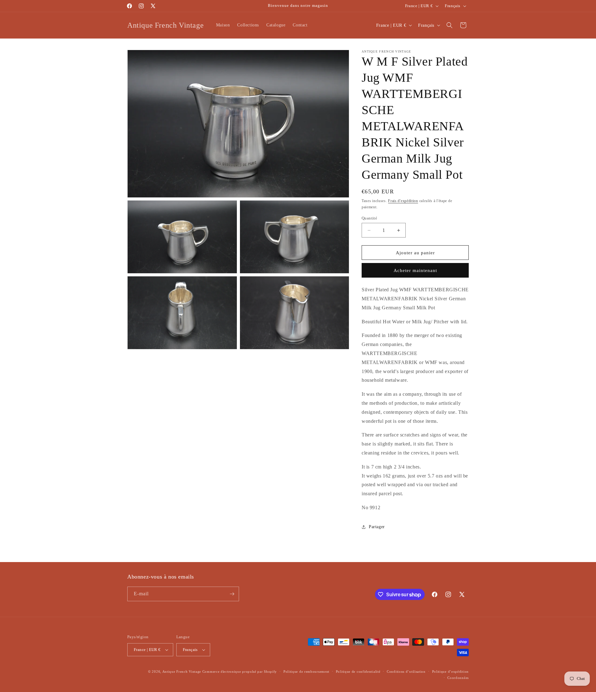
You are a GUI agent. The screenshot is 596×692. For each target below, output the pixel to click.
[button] (449, 25)
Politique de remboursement (306, 671)
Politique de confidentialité (358, 671)
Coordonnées (458, 678)
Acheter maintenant (415, 270)
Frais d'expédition (403, 201)
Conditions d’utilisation (406, 671)
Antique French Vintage (181, 671)
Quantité (369, 218)
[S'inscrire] (232, 594)
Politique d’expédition (450, 671)
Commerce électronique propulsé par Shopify (239, 671)
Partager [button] (377, 526)
